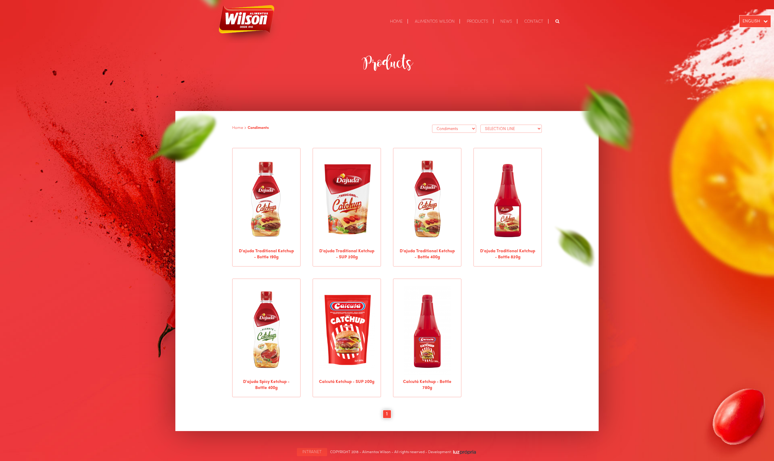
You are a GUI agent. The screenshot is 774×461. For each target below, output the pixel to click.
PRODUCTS (477, 21)
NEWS (506, 21)
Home (237, 128)
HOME (396, 21)
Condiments (258, 128)
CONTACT (533, 21)
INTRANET (312, 452)
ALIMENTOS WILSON (435, 21)
